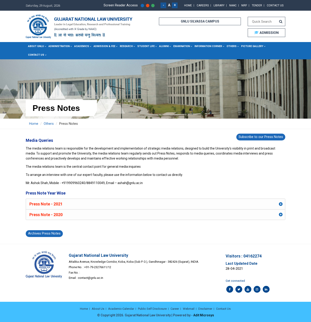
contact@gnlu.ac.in (90, 278)
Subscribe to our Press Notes (261, 137)
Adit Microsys (203, 315)
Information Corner (208, 46)
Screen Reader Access (121, 5)
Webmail (188, 308)
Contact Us (275, 5)
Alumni (164, 46)
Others (232, 46)
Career (175, 308)
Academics (81, 46)
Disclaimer (205, 308)
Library (219, 5)
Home (188, 5)
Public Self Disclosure (152, 308)
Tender (257, 5)
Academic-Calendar (121, 308)
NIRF (244, 5)
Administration (59, 46)
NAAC (233, 5)
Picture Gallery (252, 46)
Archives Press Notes (44, 233)
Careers (203, 5)
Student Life (146, 46)
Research (126, 46)
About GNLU (36, 46)
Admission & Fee (104, 46)
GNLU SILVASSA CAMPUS (200, 21)
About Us (98, 308)
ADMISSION (269, 33)
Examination (181, 46)
